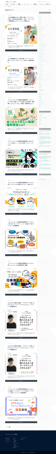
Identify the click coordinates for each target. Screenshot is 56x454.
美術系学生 (41, 100)
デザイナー (41, 58)
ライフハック (41, 73)
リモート (40, 75)
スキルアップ (41, 54)
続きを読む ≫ (21, 50)
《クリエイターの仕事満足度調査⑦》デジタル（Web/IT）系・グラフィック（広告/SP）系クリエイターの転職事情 (21, 223)
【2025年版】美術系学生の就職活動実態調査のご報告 (44, 146)
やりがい (40, 31)
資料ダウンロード (41, 102)
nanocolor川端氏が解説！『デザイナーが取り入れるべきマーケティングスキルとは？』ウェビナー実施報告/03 (21, 304)
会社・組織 (13, 4)
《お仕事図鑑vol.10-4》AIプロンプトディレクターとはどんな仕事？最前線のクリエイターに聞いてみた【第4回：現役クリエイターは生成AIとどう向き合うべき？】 (45, 138)
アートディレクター (42, 35)
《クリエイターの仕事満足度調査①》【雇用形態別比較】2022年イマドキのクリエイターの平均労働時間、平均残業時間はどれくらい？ (45, 157)
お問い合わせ (40, 1)
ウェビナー (41, 37)
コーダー (40, 52)
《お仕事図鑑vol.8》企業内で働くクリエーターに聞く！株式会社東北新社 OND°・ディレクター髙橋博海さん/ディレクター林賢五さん (21, 19)
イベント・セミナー (27, 4)
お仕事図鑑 (34, 4)
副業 (40, 83)
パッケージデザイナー (42, 60)
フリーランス (41, 62)
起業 (40, 104)
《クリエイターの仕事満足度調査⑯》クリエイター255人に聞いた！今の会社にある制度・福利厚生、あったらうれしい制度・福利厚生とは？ (21, 101)
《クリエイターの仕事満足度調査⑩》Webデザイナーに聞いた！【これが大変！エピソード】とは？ (21, 143)
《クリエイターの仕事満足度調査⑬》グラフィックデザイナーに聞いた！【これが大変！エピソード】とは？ (45, 165)
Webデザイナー (41, 29)
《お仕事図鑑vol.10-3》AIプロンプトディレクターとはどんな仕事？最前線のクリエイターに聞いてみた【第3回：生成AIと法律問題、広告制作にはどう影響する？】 (45, 142)
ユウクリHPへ (44, 1)
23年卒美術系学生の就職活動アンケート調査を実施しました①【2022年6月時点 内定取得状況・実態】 (45, 169)
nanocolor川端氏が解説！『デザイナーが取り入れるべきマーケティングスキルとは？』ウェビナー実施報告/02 (21, 347)
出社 (40, 81)
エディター (41, 39)
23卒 (40, 18)
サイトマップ (48, 1)
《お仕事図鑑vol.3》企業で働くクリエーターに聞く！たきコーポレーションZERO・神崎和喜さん (21, 60)
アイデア (40, 33)
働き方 (7, 4)
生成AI (40, 98)
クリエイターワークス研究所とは (45, 4)
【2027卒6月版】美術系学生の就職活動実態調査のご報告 (45, 131)
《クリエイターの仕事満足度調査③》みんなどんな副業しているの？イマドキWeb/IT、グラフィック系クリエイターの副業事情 (21, 390)
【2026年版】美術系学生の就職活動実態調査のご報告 (44, 134)
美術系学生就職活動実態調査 (42, 179)
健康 (40, 77)
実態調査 (19, 4)
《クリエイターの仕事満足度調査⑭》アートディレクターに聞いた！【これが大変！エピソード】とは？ (45, 161)
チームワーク (41, 56)
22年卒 (40, 16)
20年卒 (40, 14)
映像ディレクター (41, 94)
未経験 (40, 96)
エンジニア (41, 41)
